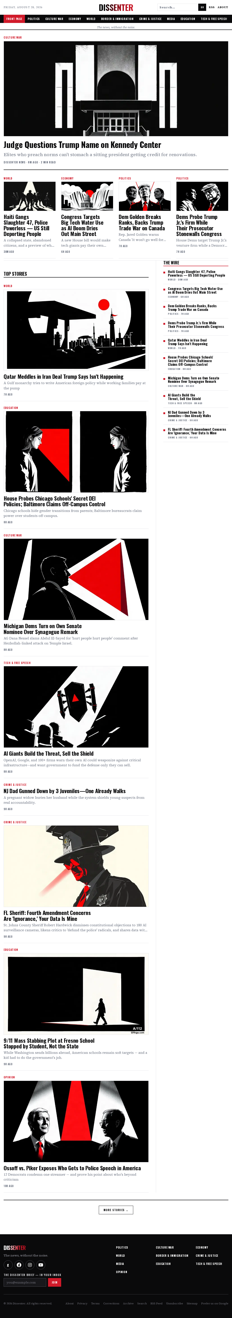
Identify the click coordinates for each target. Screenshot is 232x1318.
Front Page (14, 19)
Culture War (54, 19)
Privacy (82, 1303)
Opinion (121, 1272)
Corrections (111, 1303)
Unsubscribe (174, 1303)
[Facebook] (19, 1264)
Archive (128, 1303)
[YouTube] (40, 1264)
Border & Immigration (117, 19)
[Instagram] (29, 1264)
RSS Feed (156, 1303)
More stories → (116, 1210)
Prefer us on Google (214, 1303)
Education (188, 19)
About (223, 7)
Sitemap (192, 1303)
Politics (34, 19)
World (91, 19)
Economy (75, 19)
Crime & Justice (150, 19)
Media (171, 19)
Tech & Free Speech (214, 19)
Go (202, 7)
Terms (95, 1303)
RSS (212, 7)
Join (55, 1282)
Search (142, 1303)
